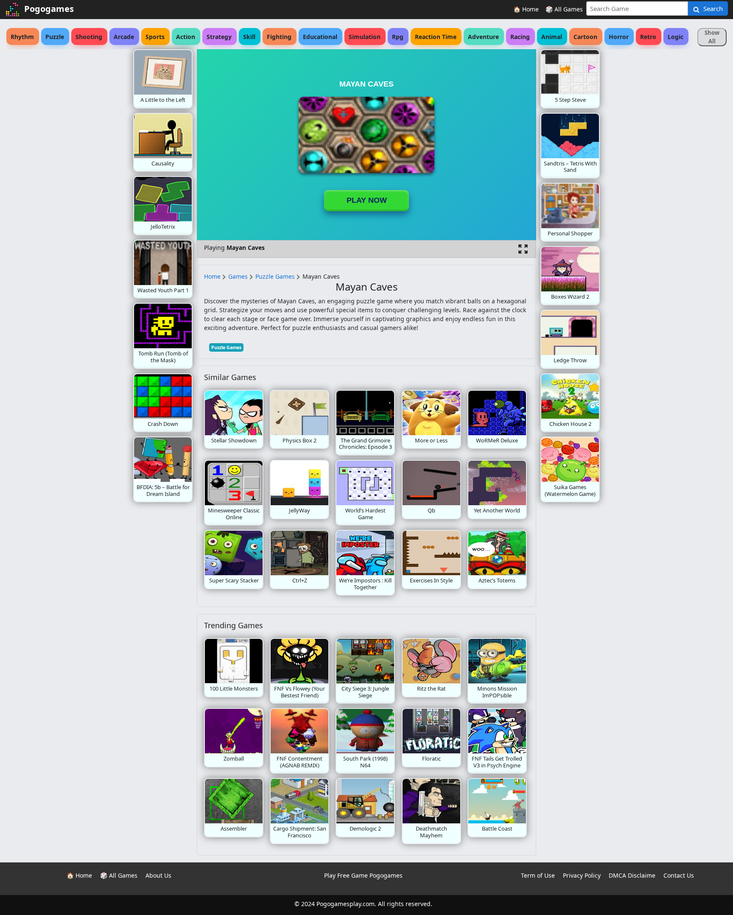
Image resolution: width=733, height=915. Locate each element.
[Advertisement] (65, 176)
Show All (712, 37)
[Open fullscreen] (523, 249)
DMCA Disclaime (632, 875)
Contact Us (678, 875)
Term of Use (538, 875)
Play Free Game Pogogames (363, 875)
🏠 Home (526, 9)
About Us (158, 875)
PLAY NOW (367, 200)
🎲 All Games (564, 9)
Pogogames (49, 8)
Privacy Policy (582, 875)
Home (212, 276)
